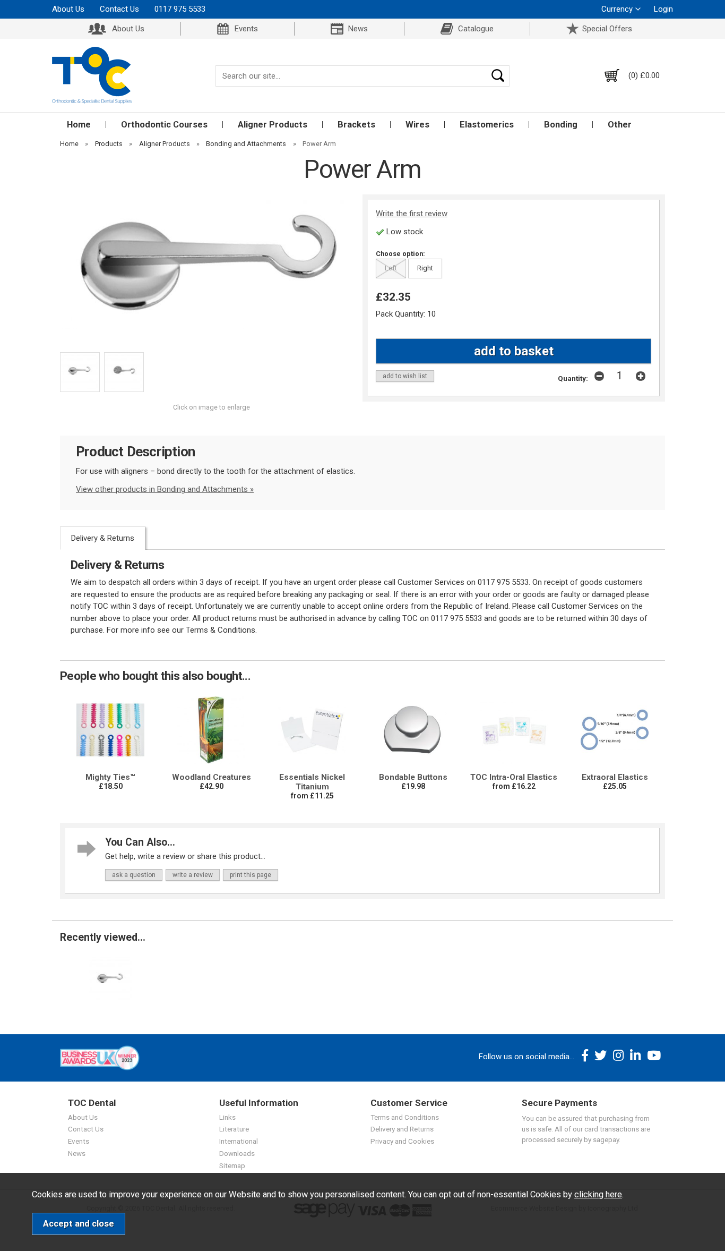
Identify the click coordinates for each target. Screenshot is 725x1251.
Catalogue (476, 28)
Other (620, 124)
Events (246, 28)
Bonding (560, 124)
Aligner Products (272, 124)
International (238, 1141)
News (358, 28)
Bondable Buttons (413, 777)
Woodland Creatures (211, 777)
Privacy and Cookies (402, 1141)
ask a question (134, 875)
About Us (68, 9)
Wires (417, 124)
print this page (250, 875)
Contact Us (119, 9)
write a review (192, 875)
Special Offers (607, 28)
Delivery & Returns (102, 538)
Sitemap (232, 1165)
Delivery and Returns (402, 1129)
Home (79, 124)
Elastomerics (487, 124)
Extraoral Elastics (615, 777)
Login (663, 9)
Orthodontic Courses (164, 124)
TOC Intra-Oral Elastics (513, 777)
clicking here (598, 1194)
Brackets (356, 124)
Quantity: (573, 378)
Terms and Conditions (404, 1117)
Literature (234, 1129)
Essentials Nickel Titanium (312, 782)
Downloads (237, 1153)
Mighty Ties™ (110, 777)
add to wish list (405, 376)
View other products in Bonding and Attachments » (165, 489)
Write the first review (411, 213)
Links (227, 1117)
